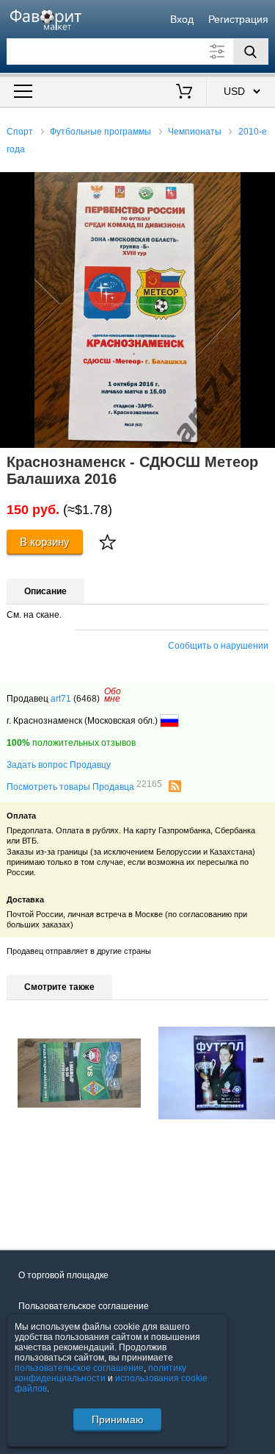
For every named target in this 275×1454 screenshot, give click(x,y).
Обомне (112, 695)
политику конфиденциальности (100, 1373)
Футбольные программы (100, 131)
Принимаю (118, 1419)
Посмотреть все (40, 1210)
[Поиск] (250, 51)
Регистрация (238, 19)
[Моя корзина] (184, 92)
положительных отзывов (71, 743)
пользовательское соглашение (79, 1368)
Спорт (20, 131)
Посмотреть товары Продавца (84, 786)
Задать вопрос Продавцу (59, 765)
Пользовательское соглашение (83, 1306)
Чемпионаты (194, 131)
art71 (61, 699)
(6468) (86, 699)
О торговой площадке (63, 1275)
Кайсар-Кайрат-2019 (61, 1142)
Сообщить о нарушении (218, 646)
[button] (262, 185)
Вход (182, 19)
